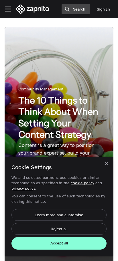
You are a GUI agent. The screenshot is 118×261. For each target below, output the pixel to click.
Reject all (59, 228)
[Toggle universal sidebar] (8, 9)
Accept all (59, 243)
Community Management (41, 89)
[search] (76, 9)
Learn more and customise (59, 215)
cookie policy (82, 183)
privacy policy (23, 188)
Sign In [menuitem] (103, 9)
